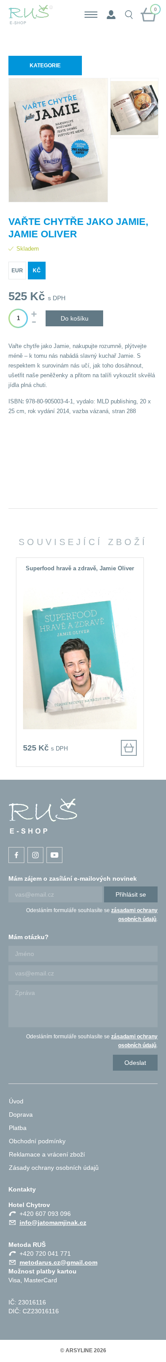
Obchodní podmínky (37, 1141)
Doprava (21, 1114)
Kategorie (45, 65)
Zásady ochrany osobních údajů (54, 1167)
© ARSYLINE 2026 (83, 1350)
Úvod (16, 1101)
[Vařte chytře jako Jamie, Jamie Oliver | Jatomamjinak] (42, 816)
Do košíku (75, 318)
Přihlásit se (131, 894)
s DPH (57, 298)
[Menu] (91, 14)
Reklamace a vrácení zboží (47, 1154)
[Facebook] (16, 855)
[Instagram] (35, 855)
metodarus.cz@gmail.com (58, 1262)
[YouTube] (54, 855)
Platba (18, 1127)
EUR (17, 270)
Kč (37, 270)
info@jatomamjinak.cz (52, 1222)
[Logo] (30, 14)
